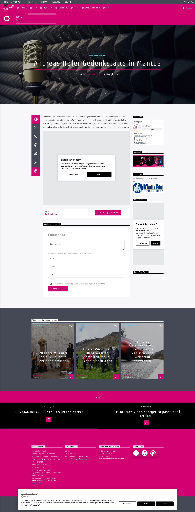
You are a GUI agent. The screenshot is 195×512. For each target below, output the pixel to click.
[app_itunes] (145, 453)
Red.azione (92, 74)
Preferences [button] (35, 505)
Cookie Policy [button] (82, 503)
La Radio (23, 8)
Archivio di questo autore (108, 213)
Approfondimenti (92, 8)
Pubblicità (56, 2)
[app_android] (137, 453)
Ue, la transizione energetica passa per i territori (147, 414)
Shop (107, 8)
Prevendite (63, 8)
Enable (99, 174)
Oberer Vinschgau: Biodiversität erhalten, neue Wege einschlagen (98, 355)
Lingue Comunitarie (97, 56)
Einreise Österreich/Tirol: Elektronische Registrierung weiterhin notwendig (142, 351)
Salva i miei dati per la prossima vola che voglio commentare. (79, 284)
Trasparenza (36, 483)
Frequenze (32, 2)
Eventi (76, 8)
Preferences (127, 504)
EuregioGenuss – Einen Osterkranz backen (49, 412)
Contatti (68, 2)
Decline (146, 504)
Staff (35, 8)
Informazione (18, 2)
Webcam (44, 2)
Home (6, 2)
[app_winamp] (154, 453)
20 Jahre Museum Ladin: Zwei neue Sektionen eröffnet (52, 357)
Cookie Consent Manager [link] (29, 494)
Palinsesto (47, 8)
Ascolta (188, 8)
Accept (164, 504)
